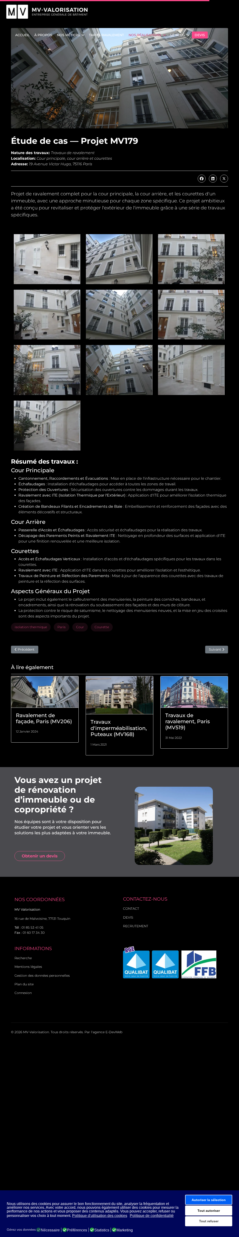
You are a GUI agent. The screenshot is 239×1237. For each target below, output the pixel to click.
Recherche (23, 958)
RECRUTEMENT (135, 926)
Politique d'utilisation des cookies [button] (99, 1216)
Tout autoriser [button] (208, 1210)
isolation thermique (31, 627)
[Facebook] (202, 179)
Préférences (77, 1230)
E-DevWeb (113, 1032)
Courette (102, 627)
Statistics (101, 1230)
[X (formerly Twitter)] (224, 179)
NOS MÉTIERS (68, 35)
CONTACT (131, 908)
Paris (61, 627)
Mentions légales (28, 967)
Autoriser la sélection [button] (209, 1200)
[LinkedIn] (213, 179)
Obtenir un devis (40, 856)
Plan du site (24, 984)
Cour (80, 627)
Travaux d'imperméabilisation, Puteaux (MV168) (119, 728)
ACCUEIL (22, 35)
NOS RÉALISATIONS (145, 35)
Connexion (23, 993)
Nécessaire (50, 1230)
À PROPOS (43, 35)
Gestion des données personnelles (42, 975)
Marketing (124, 1230)
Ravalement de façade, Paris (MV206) (44, 718)
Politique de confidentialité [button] (152, 1216)
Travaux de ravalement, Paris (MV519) (187, 721)
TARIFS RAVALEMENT (106, 35)
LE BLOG (177, 35)
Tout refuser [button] (208, 1221)
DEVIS (200, 35)
